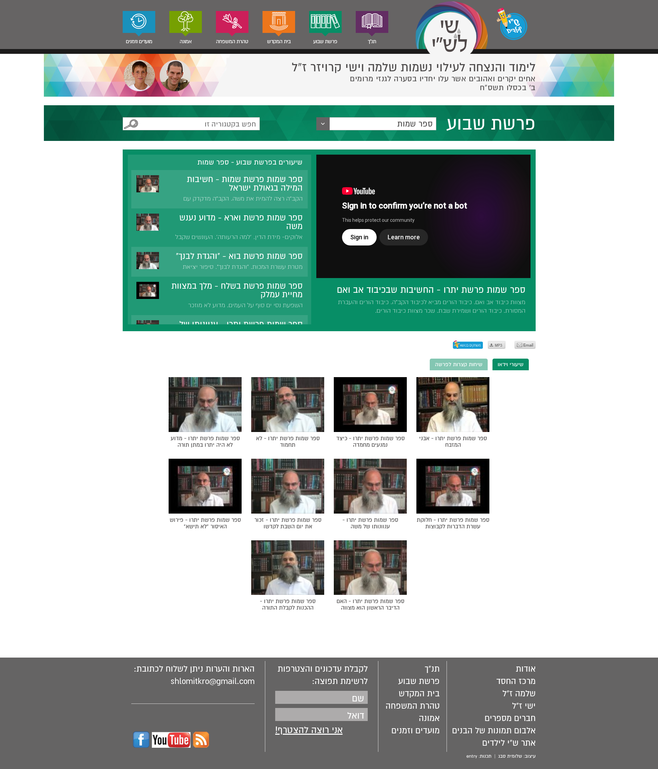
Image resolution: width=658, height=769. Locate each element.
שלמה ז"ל (519, 693)
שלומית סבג (510, 756)
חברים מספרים (510, 718)
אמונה (186, 41)
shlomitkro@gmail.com (213, 681)
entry (471, 756)
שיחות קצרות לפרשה (459, 364)
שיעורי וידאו (511, 364)
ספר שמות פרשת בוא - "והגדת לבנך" (239, 256)
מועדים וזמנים (139, 41)
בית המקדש (279, 41)
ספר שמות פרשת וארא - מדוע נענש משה (241, 222)
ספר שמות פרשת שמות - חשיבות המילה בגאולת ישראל (245, 183)
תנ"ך (372, 41)
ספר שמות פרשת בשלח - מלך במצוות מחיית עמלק (237, 290)
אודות (526, 669)
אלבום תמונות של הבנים (494, 730)
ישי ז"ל (524, 706)
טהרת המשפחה (232, 41)
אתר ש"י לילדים (509, 743)
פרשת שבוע (325, 41)
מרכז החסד (516, 681)
